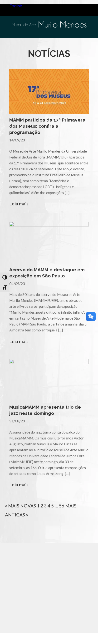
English (16, 6)
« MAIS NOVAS (20, 505)
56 (61, 505)
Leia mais (19, 203)
